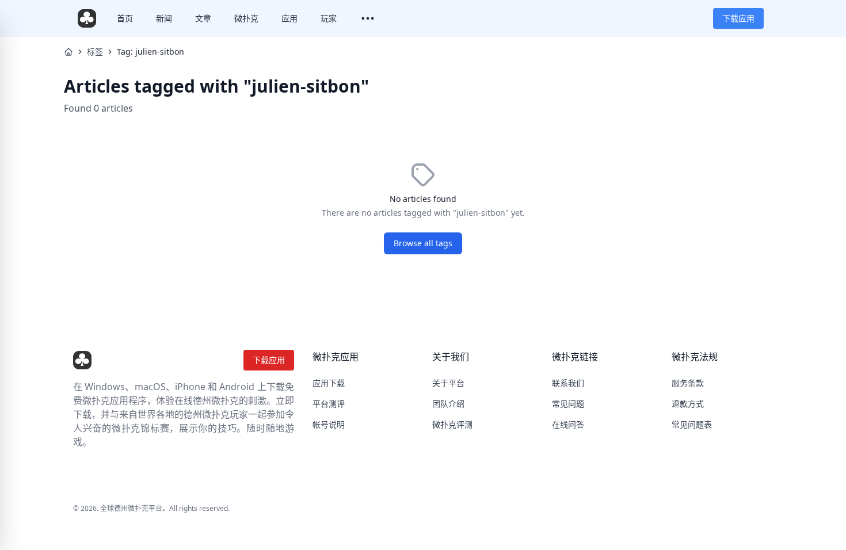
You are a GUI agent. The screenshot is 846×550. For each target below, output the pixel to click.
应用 (289, 18)
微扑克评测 (452, 424)
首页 (125, 18)
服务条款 (688, 382)
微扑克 (246, 18)
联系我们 (568, 382)
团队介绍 (448, 403)
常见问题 (568, 403)
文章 (203, 18)
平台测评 (329, 403)
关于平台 (448, 382)
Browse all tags (423, 243)
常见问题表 (692, 424)
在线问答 (568, 424)
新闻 (164, 18)
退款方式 (688, 403)
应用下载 (329, 382)
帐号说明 (329, 424)
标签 (95, 51)
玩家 (329, 18)
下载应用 (738, 18)
